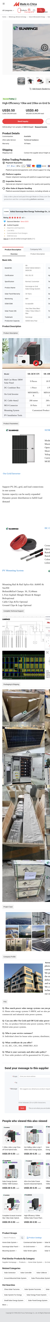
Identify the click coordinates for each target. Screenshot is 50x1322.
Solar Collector (42, 1272)
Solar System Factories (32, 1289)
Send (22, 1108)
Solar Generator (10, 1272)
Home (4, 17)
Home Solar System (9, 1242)
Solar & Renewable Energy (37, 17)
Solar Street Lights (30, 1251)
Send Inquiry (23, 121)
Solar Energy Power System (36, 1295)
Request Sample (41, 127)
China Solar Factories (12, 1289)
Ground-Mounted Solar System (15, 1278)
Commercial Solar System (32, 1242)
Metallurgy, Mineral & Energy (17, 17)
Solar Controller (26, 1272)
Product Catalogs (35, 1238)
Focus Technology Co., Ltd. (29, 1313)
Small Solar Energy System (13, 1300)
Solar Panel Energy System (37, 1300)
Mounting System (8, 1251)
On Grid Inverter (29, 1246)
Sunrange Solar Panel (10, 1246)
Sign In (5, 239)
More (4, 1305)
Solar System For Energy (13, 1295)
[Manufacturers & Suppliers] (25, 4)
